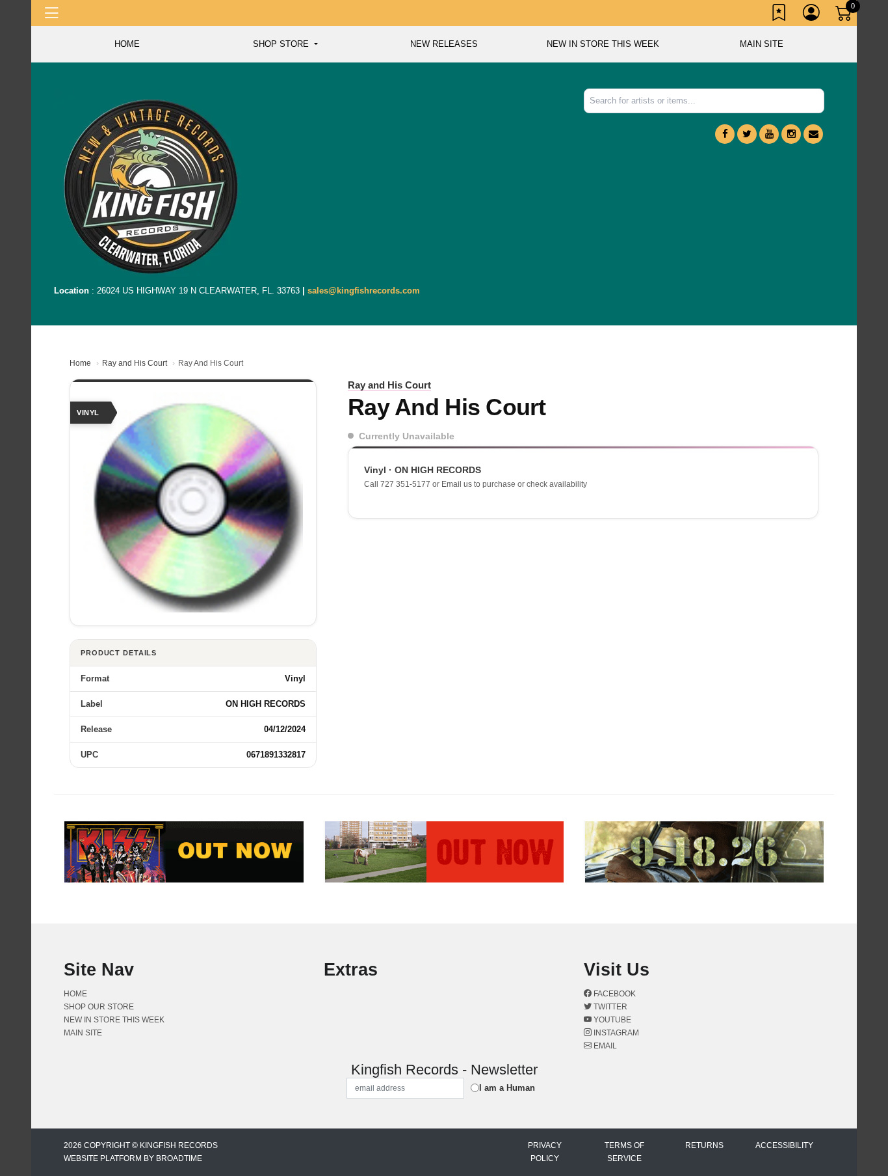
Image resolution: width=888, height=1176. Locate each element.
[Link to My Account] (812, 15)
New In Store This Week (603, 44)
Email (604, 1045)
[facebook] (725, 134)
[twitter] (747, 134)
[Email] (813, 134)
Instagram (615, 1032)
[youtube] (769, 134)
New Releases (444, 44)
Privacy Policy (545, 1152)
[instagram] (791, 134)
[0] (844, 15)
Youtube (611, 1019)
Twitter (609, 1006)
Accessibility (784, 1145)
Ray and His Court (134, 363)
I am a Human (507, 1088)
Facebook (614, 993)
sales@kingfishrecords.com (363, 290)
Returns (704, 1145)
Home (80, 363)
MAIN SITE (761, 44)
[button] (285, 44)
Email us (456, 484)
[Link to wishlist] (779, 15)
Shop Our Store (99, 1006)
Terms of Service (624, 1152)
